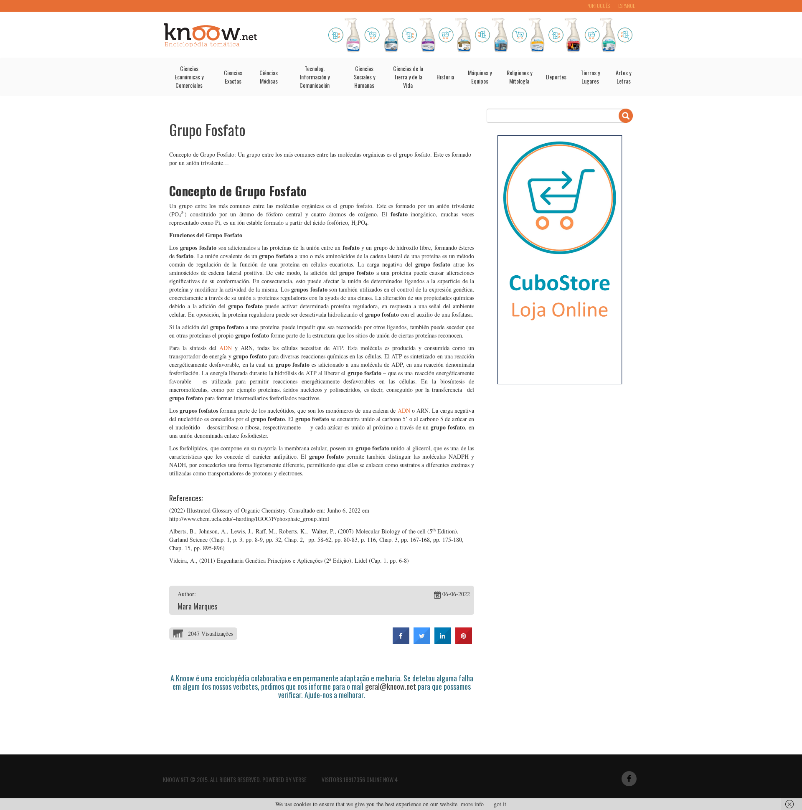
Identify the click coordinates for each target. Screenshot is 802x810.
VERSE (300, 779)
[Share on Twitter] (422, 641)
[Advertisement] (321, 722)
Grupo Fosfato (207, 129)
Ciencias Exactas (233, 76)
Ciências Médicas (268, 76)
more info (472, 804)
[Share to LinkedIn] (442, 641)
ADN (225, 348)
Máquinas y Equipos (480, 76)
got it (500, 804)
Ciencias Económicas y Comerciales (189, 76)
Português (598, 5)
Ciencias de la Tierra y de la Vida (408, 76)
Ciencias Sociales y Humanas (364, 76)
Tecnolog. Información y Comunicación (314, 76)
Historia (445, 76)
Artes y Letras (623, 76)
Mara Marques (197, 606)
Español (626, 5)
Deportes (556, 76)
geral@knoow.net (390, 686)
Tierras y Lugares (590, 76)
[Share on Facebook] (401, 641)
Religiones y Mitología (519, 76)
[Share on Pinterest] (463, 641)
